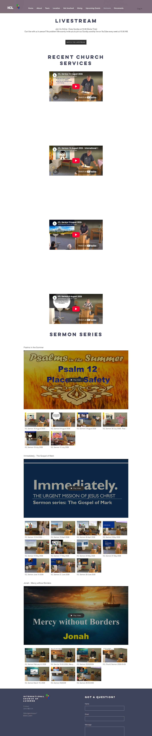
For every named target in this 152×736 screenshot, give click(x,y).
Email (87, 714)
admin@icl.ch (28, 709)
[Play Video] (37, 421)
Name (87, 704)
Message (88, 725)
